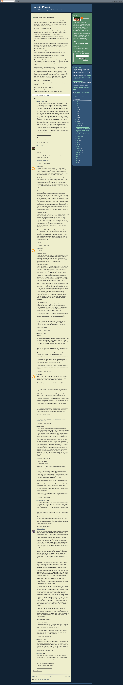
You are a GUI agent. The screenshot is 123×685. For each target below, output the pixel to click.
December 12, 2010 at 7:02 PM (44, 668)
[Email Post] (68, 95)
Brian (38, 166)
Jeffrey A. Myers (41, 529)
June (77, 142)
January (78, 152)
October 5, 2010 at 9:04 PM (44, 497)
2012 (76, 117)
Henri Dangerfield (41, 500)
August (78, 138)
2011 (76, 119)
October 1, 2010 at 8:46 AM (44, 163)
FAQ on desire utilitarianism (81, 97)
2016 (76, 109)
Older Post (67, 676)
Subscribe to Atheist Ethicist (81, 48)
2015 (76, 111)
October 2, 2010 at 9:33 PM (44, 245)
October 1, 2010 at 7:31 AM (44, 142)
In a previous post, (78, 81)
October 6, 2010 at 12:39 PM (44, 526)
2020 (76, 101)
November (79, 123)
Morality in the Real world (43, 160)
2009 (76, 154)
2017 (76, 107)
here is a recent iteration (48, 356)
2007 (76, 158)
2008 (76, 156)
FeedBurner (85, 60)
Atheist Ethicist (42, 7)
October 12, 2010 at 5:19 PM (44, 619)
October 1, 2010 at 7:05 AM (44, 135)
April (77, 146)
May (77, 144)
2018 (76, 105)
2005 (76, 162)
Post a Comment (37, 671)
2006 (76, 160)
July (77, 140)
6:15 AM (49, 95)
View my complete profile (81, 43)
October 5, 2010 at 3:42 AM (44, 458)
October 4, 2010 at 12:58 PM (44, 423)
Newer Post (34, 676)
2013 (76, 115)
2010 (76, 121)
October (78, 125)
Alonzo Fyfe (40, 145)
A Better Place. (77, 67)
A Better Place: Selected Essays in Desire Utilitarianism (82, 77)
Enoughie (39, 653)
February (78, 150)
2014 (76, 113)
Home (51, 676)
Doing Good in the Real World (44, 17)
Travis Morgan (41, 101)
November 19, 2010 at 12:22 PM (45, 650)
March (78, 148)
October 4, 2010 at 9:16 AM (44, 414)
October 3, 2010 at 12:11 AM (44, 371)
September (79, 136)
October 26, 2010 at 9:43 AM (44, 636)
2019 (76, 103)
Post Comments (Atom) (44, 679)
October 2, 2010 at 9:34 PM (44, 330)
